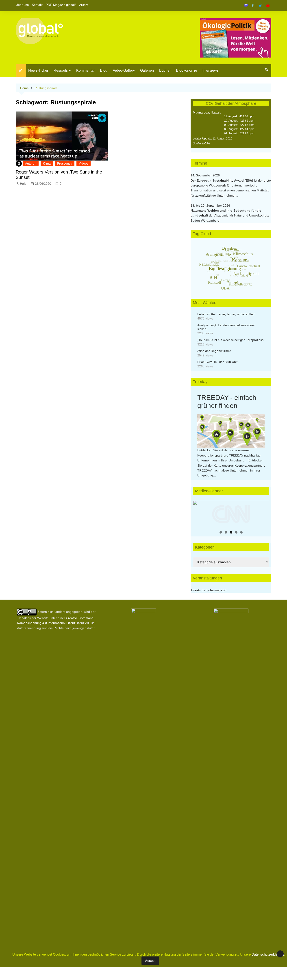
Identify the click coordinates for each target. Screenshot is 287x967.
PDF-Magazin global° (61, 4)
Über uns (22, 4)
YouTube (268, 5)
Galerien (147, 70)
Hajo (23, 183)
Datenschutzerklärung (268, 954)
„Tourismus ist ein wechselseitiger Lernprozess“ (231, 340)
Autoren (30, 163)
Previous (198, 513)
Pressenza (64, 163)
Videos (83, 163)
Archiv (83, 4)
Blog (103, 70)
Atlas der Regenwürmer (214, 351)
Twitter (260, 5)
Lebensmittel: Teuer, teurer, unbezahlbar (226, 314)
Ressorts (61, 70)
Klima (47, 163)
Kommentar (85, 70)
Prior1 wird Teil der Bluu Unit (217, 362)
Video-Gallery (124, 70)
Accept (150, 961)
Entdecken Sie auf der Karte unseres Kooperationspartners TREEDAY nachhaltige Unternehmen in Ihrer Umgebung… (229, 455)
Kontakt (37, 4)
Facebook (252, 5)
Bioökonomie (186, 70)
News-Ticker (38, 70)
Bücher (165, 70)
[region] (231, 514)
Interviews (210, 70)
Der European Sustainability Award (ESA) (222, 180)
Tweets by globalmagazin (208, 590)
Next (263, 513)
